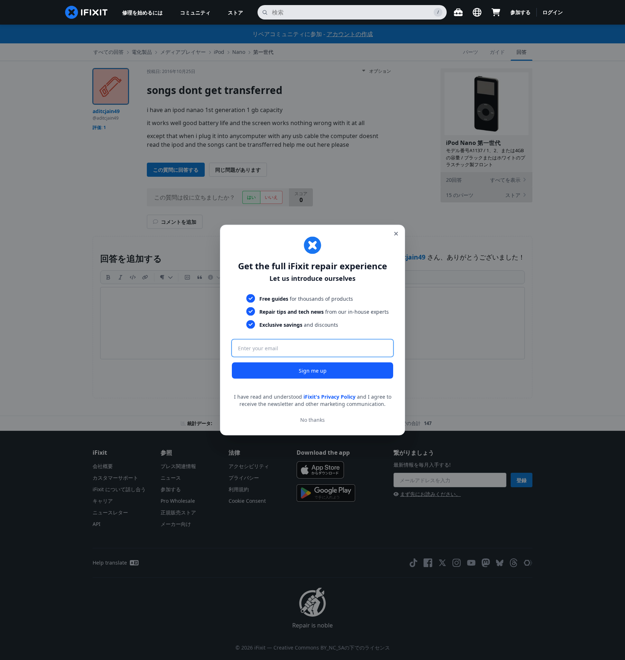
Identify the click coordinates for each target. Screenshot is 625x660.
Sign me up (313, 370)
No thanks (312, 419)
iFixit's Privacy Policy (329, 396)
